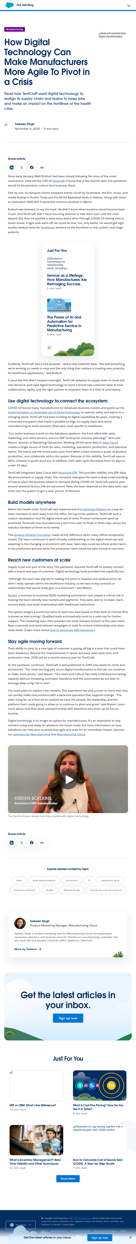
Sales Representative (44, 880)
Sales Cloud (110, 442)
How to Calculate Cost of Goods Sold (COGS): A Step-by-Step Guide (98, 1162)
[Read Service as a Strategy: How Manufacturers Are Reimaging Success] (59, 264)
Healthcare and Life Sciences (106, 890)
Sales (19, 880)
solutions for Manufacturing (31, 734)
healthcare (48, 227)
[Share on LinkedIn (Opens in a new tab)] (11, 167)
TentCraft (58, 181)
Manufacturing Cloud (71, 734)
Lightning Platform (94, 509)
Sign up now (68, 1018)
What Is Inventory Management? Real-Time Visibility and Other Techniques (36, 1162)
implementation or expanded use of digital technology (44, 412)
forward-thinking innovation (32, 535)
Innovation (72, 880)
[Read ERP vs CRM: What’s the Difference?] (36, 1085)
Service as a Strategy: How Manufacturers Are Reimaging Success (67, 279)
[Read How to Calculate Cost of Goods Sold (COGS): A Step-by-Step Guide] (100, 1140)
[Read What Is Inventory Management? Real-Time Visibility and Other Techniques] (36, 1140)
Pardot (12, 595)
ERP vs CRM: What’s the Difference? (33, 1105)
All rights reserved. (83, 1218)
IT (89, 880)
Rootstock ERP (67, 473)
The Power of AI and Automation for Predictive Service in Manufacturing (64, 323)
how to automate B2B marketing (72, 630)
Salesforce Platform (24, 890)
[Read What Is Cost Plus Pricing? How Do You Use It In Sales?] (100, 1085)
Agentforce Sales (110, 880)
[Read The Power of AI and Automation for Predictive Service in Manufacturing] (59, 305)
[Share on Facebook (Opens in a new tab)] (31, 167)
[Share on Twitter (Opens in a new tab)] (21, 167)
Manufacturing (14, 29)
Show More (68, 1178)
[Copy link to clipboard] (42, 167)
